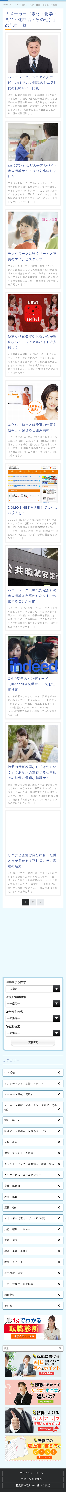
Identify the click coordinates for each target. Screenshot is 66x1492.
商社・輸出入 (12, 1120)
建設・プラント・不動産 (19, 1153)
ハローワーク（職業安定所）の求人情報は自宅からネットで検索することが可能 (32, 595)
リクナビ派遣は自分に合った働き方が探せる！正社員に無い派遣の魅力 (32, 860)
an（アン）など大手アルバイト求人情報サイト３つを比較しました (32, 171)
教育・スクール (13, 1262)
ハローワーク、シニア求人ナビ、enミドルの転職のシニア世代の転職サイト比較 (32, 82)
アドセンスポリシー (33, 1479)
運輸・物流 (11, 1207)
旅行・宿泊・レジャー (17, 1229)
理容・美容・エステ (16, 1251)
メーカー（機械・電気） (19, 1094)
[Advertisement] (33, 944)
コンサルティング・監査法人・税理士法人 (29, 1164)
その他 (8, 1305)
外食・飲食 (11, 1196)
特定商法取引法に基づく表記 (33, 1485)
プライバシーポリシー (33, 1473)
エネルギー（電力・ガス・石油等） (25, 1218)
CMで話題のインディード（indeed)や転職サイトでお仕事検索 (32, 684)
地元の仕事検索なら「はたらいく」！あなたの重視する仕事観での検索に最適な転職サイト (32, 772)
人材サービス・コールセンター (22, 1174)
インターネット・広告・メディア (24, 1083)
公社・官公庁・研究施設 (19, 1283)
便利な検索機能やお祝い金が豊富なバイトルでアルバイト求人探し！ (32, 342)
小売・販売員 (12, 1185)
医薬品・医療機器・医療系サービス (25, 1131)
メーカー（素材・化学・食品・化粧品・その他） (30, 1107)
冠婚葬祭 (9, 1294)
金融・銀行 (11, 1142)
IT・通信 (9, 1072)
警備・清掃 (11, 1240)
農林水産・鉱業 (13, 1272)
